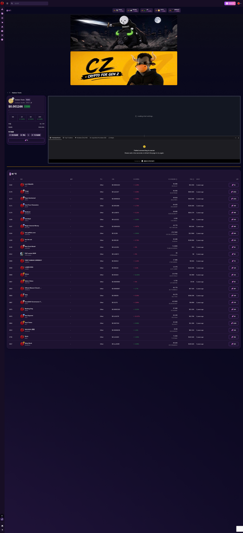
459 (235, 212)
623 (235, 344)
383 (235, 226)
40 (235, 254)
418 (235, 330)
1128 (234, 323)
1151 (234, 199)
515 (235, 219)
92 (235, 316)
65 (235, 282)
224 (235, 309)
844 (235, 233)
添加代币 (231, 3)
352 (235, 337)
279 (235, 302)
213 (235, 240)
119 (235, 268)
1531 (234, 192)
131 (235, 275)
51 (235, 185)
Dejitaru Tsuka (16, 92)
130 (235, 295)
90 (235, 247)
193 (235, 205)
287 (235, 288)
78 (235, 261)
